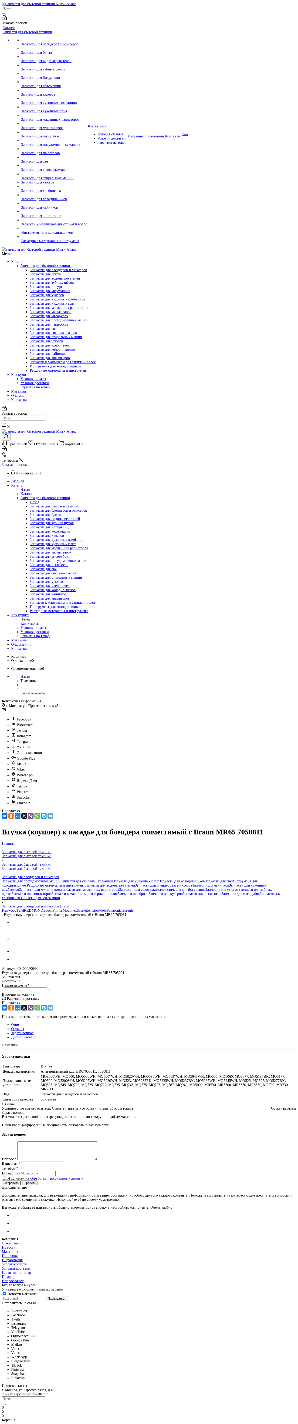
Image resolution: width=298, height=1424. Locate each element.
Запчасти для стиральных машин (56, 337)
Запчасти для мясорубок (49, 316)
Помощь (8, 1277)
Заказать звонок (14, 465)
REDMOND (33, 910)
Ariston (93, 910)
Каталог (17, 261)
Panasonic (114, 910)
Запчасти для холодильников (53, 349)
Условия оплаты (33, 379)
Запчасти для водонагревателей (55, 278)
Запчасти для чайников (48, 354)
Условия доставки (34, 383)
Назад (25, 489)
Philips (58, 910)
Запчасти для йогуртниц (49, 287)
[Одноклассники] (11, 816)
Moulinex (70, 910)
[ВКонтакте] (4, 816)
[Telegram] (50, 816)
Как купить (20, 375)
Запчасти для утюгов (46, 341)
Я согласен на (45, 1178)
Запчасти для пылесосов (49, 324)
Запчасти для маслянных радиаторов (59, 308)
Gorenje (127, 910)
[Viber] (31, 816)
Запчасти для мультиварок (50, 312)
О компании (21, 395)
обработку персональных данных (56, 1178)
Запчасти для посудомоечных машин (59, 320)
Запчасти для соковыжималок (53, 333)
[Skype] (44, 816)
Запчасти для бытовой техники (46, 266)
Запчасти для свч (43, 328)
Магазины (19, 391)
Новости (9, 1247)
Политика (10, 1256)
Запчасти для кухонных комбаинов (57, 299)
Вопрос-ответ (13, 1281)
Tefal (20, 910)
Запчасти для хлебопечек (50, 345)
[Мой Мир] (17, 816)
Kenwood (9, 910)
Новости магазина (22, 1294)
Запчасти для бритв (45, 274)
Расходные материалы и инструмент (59, 370)
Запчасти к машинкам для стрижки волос (63, 362)
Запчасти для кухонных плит (53, 303)
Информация (12, 1260)
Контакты (19, 400)
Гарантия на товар (35, 387)
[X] (24, 816)
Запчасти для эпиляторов (50, 358)
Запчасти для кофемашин (50, 291)
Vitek (103, 910)
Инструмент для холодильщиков (55, 366)
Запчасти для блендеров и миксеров (58, 270)
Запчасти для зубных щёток (52, 282)
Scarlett (82, 910)
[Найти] (4, 14)
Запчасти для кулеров (47, 295)
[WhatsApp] (37, 816)
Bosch (48, 910)
